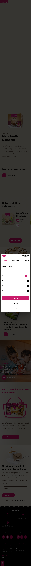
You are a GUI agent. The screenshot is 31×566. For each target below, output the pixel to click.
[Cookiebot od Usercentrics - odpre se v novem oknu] (22, 256)
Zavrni (15, 308)
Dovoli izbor (15, 303)
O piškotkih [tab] (25, 260)
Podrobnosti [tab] (15, 260)
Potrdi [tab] (5, 260)
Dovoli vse (15, 298)
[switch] (27, 281)
